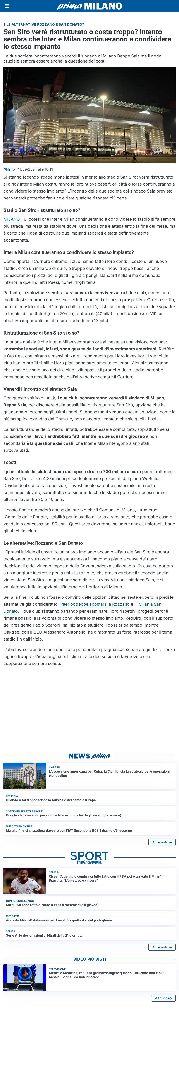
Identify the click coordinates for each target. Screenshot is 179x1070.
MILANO (12, 219)
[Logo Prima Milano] (89, 6)
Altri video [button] (163, 998)
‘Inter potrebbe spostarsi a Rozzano (95, 604)
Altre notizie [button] (162, 842)
